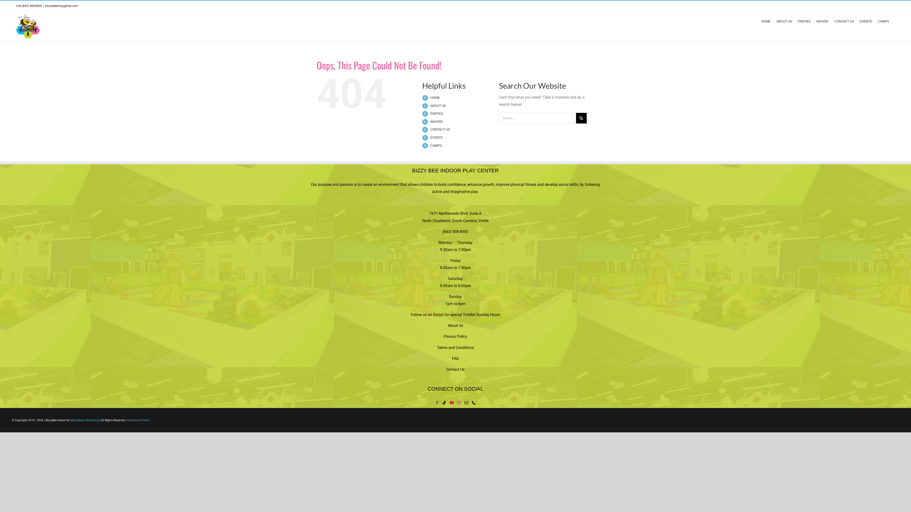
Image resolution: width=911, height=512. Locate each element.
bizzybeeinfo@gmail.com (61, 6)
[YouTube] (452, 403)
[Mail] (466, 403)
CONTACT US (440, 129)
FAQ (455, 358)
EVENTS (436, 137)
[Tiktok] (444, 403)
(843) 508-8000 (455, 231)
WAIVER (436, 121)
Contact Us (455, 369)
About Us (455, 325)
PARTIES (436, 113)
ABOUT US (438, 106)
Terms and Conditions (455, 347)
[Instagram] (459, 403)
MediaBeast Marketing (84, 420)
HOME (435, 98)
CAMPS (436, 145)
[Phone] (474, 403)
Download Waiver (138, 420)
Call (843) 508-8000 (29, 6)
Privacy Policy (455, 336)
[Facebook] (437, 403)
